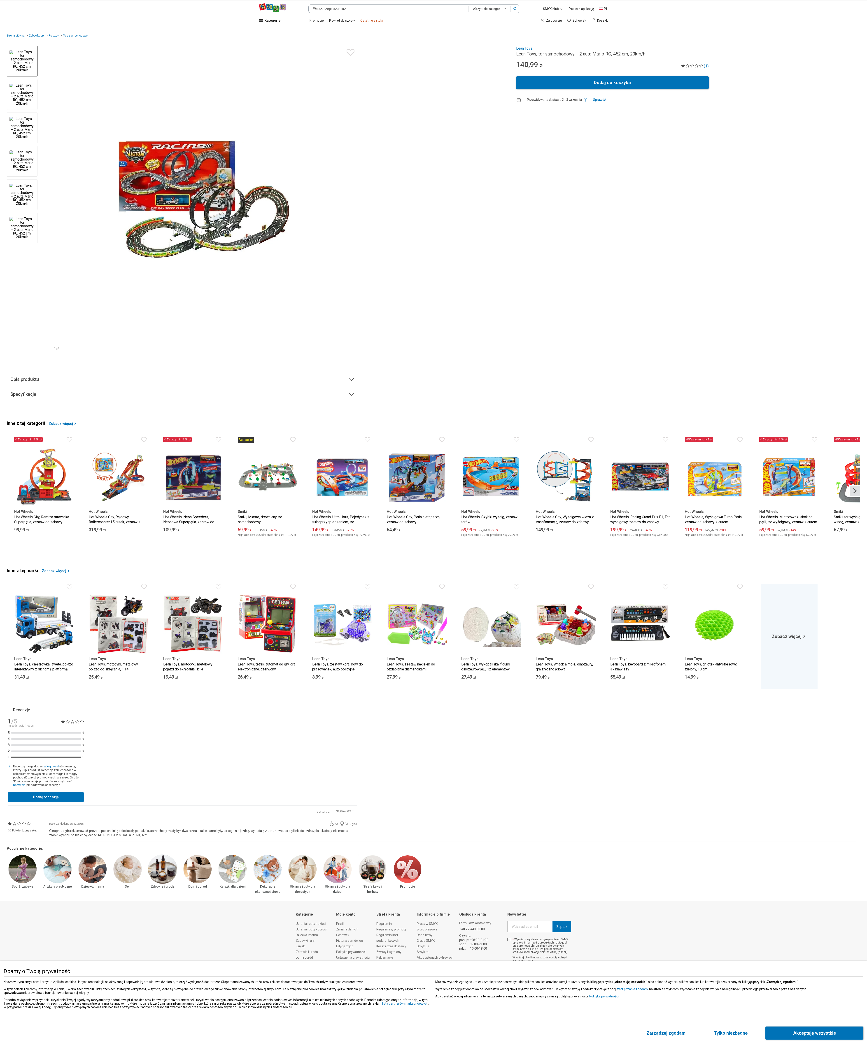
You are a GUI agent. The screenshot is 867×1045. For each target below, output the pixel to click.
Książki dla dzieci (233, 886)
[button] (515, 8)
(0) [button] (336, 823)
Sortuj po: (323, 811)
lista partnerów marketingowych (405, 1003)
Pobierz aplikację (581, 9)
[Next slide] (352, 199)
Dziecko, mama (92, 886)
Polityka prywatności (604, 996)
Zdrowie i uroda (163, 886)
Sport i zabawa (22, 886)
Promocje (407, 886)
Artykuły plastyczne (57, 886)
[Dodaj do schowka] (349, 51)
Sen (128, 886)
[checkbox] (508, 939)
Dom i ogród (197, 886)
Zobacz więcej (61, 424)
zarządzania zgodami (632, 989)
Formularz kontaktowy (475, 923)
